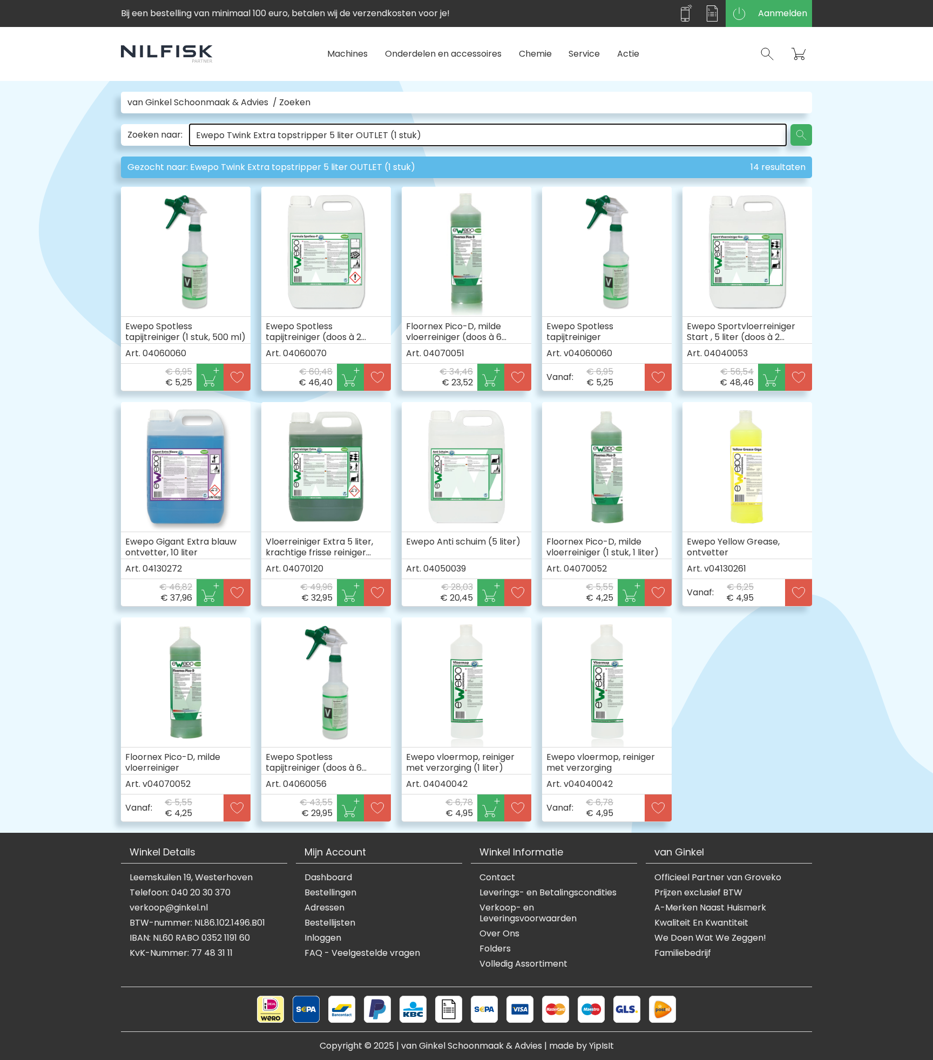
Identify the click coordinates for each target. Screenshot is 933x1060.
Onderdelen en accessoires (443, 53)
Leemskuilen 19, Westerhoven (191, 877)
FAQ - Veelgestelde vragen (362, 953)
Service (584, 53)
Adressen (324, 907)
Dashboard (328, 877)
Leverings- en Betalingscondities (548, 892)
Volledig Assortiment (523, 964)
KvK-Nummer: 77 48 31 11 (181, 953)
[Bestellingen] (712, 13)
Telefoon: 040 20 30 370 (180, 892)
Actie (628, 53)
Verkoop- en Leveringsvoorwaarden (528, 913)
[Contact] (685, 13)
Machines (347, 53)
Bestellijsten (330, 923)
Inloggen (323, 938)
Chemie (535, 53)
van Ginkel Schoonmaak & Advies (197, 102)
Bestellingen (330, 892)
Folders (495, 948)
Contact (497, 877)
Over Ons (499, 933)
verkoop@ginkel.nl (169, 907)
